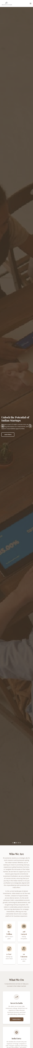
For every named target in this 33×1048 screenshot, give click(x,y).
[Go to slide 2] (14, 842)
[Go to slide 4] (18, 842)
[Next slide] (30, 426)
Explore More (16, 1019)
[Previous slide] (3, 426)
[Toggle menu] (30, 3)
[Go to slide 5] (20, 842)
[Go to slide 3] (16, 842)
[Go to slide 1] (13, 842)
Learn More (7, 434)
